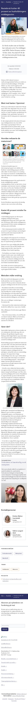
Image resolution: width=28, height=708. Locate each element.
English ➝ (4, 670)
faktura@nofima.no (6, 647)
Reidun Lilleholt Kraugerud (15, 71)
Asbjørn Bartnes (21, 694)
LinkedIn (4, 699)
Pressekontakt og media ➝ (8, 662)
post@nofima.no (5, 643)
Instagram (11, 699)
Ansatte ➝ (4, 666)
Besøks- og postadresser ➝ (9, 658)
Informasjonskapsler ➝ (7, 677)
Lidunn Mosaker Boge (18, 696)
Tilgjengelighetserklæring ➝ (9, 681)
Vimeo (23, 699)
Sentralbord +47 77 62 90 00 (9, 640)
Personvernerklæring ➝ (7, 673)
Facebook (17, 699)
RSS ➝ (3, 685)
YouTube (14, 700)
